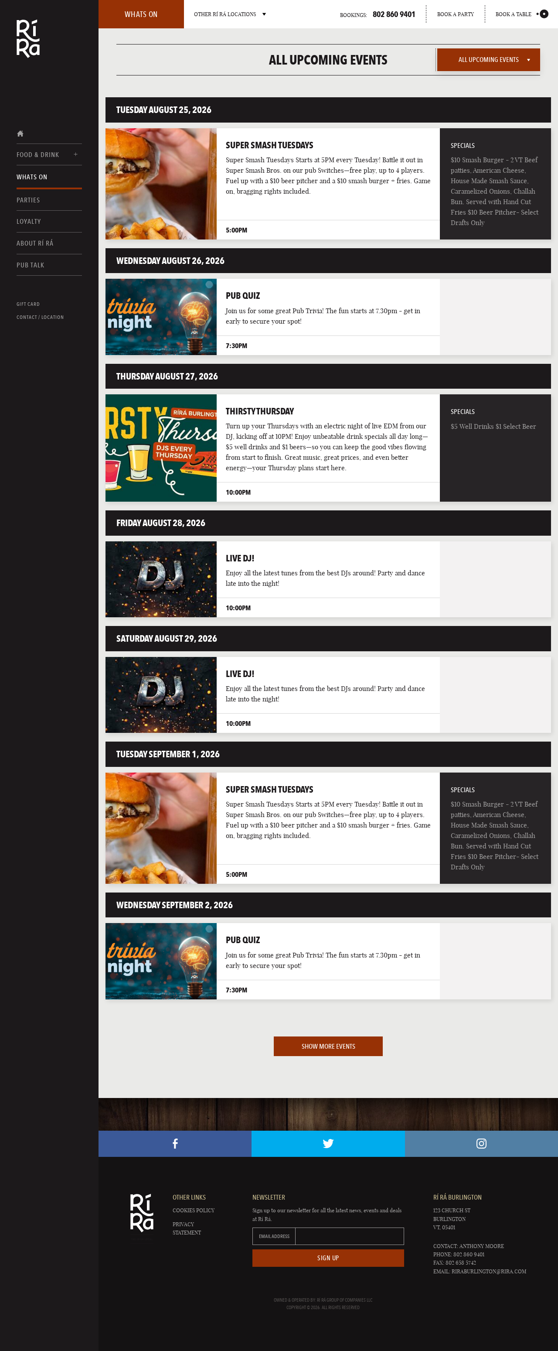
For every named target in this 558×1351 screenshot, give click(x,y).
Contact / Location (40, 317)
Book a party (455, 14)
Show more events (328, 1046)
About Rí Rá (35, 243)
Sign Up (328, 1258)
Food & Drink (38, 154)
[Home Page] (28, 44)
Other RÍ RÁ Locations (225, 14)
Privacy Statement (187, 1228)
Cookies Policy (193, 1210)
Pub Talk (30, 265)
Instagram (481, 1144)
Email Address (274, 1236)
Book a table (513, 14)
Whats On (32, 177)
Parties (28, 200)
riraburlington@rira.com (489, 1271)
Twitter (328, 1144)
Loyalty (29, 221)
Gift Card (28, 304)
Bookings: (377, 14)
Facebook (175, 1144)
